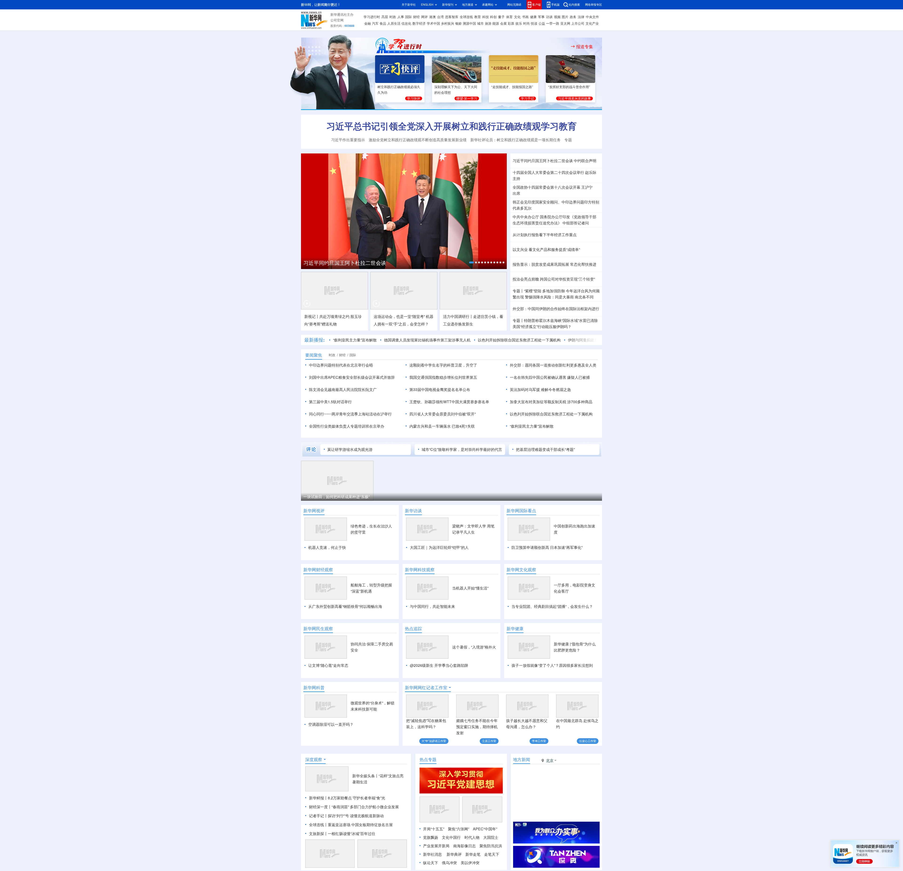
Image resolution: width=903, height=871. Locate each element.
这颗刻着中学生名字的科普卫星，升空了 (443, 365)
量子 (501, 17)
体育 (509, 17)
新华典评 (454, 854)
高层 (384, 17)
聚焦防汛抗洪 (490, 846)
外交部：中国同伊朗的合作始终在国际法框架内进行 (556, 309)
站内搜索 (574, 4)
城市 (480, 23)
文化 (517, 17)
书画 (525, 17)
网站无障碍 (514, 4)
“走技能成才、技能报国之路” (512, 87)
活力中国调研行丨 (458, 316)
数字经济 (419, 23)
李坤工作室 (539, 740)
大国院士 (490, 837)
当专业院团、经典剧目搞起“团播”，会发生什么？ (552, 606)
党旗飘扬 (430, 837)
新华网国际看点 (521, 510)
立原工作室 (489, 740)
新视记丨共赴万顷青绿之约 (326, 316)
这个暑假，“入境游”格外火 (474, 647)
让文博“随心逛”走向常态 (328, 665)
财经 (416, 17)
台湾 (440, 17)
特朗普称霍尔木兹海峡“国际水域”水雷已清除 (561, 320)
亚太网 (565, 23)
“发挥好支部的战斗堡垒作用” (569, 87)
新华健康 (515, 628)
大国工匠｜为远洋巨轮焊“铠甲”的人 (439, 547)
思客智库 (451, 17)
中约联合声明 (585, 161)
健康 (533, 17)
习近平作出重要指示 (348, 140)
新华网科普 (314, 687)
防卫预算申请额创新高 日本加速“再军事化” (546, 547)
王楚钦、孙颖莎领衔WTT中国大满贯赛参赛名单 (449, 402)
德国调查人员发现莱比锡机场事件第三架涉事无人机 (427, 340)
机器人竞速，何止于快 (327, 547)
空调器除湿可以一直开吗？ (330, 724)
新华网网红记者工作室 (426, 687)
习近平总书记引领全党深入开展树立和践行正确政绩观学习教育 (451, 126)
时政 (392, 17)
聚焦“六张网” (458, 829)
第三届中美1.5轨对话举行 (330, 402)
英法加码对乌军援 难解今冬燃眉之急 (540, 389)
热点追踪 (413, 628)
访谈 (549, 17)
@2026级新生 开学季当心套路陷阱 (439, 665)
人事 (400, 17)
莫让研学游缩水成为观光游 (349, 449)
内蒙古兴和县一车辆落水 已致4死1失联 (442, 426)
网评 (424, 17)
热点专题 (428, 759)
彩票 (511, 23)
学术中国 (433, 23)
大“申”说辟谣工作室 (434, 740)
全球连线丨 (318, 825)
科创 (493, 17)
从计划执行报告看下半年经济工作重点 (545, 235)
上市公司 (577, 23)
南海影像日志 (464, 846)
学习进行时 (372, 17)
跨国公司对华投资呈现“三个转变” (567, 279)
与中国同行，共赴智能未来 (432, 606)
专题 (568, 140)
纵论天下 (430, 863)
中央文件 (592, 17)
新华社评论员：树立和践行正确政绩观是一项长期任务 (515, 140)
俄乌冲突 (449, 863)
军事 (541, 17)
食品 (383, 23)
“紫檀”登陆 (532, 291)
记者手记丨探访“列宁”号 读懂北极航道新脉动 (346, 816)
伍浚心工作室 (587, 740)
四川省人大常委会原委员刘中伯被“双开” (442, 414)
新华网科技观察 (420, 569)
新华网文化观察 (521, 569)
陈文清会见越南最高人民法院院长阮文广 (343, 389)
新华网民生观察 (318, 628)
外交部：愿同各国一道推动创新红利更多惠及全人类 (553, 365)
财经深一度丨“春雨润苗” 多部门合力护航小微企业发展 (354, 807)
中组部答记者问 (575, 223)
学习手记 (527, 98)
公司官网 (337, 20)
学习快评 (413, 98)
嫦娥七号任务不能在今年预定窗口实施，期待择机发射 (477, 727)
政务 (573, 17)
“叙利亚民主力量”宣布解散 (355, 340)
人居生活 (393, 23)
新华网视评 (314, 510)
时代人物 (471, 837)
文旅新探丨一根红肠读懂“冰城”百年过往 (342, 834)
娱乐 (518, 23)
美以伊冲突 (470, 863)
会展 (503, 23)
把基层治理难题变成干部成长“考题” (545, 449)
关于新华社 (409, 4)
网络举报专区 (593, 4)
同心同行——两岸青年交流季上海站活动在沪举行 (350, 414)
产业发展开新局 (436, 846)
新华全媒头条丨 (365, 776)
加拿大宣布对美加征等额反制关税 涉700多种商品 (551, 402)
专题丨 (518, 291)
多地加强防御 (553, 291)
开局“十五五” (433, 829)
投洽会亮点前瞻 (526, 279)
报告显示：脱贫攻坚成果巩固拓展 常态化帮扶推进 (554, 264)
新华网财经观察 (318, 569)
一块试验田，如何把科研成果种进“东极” (336, 497)
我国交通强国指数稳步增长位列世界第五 (443, 377)
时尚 (526, 23)
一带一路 (552, 23)
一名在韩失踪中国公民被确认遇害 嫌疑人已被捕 (550, 377)
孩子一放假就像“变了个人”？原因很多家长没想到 (552, 665)
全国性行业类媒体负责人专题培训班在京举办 (346, 426)
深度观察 (313, 759)
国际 (408, 17)
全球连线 (466, 17)
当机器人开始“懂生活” (470, 588)
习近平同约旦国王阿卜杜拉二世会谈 (344, 263)
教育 (477, 17)
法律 (581, 17)
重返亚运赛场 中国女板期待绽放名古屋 (360, 825)
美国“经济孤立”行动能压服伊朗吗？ (542, 326)
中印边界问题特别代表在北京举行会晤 (341, 365)
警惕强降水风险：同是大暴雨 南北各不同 (559, 297)
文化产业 (592, 23)
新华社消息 (432, 854)
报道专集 (584, 46)
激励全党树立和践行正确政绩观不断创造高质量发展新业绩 (418, 140)
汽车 (375, 23)
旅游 (488, 23)
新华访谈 (413, 510)
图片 (565, 17)
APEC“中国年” (485, 829)
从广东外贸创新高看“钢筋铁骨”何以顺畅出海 (345, 606)
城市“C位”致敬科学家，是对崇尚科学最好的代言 (462, 449)
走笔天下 (491, 854)
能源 (495, 23)
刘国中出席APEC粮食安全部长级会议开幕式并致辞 (352, 377)
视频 (557, 17)
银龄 (458, 23)
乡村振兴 (447, 23)
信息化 (406, 23)
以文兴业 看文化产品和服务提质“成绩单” (546, 249)
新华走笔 (472, 854)
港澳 (432, 17)
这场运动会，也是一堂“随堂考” (399, 316)
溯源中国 (469, 23)
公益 (542, 23)
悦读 (534, 23)
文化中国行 (451, 837)
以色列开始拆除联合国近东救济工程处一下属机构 (519, 340)
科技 (485, 17)
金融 (367, 23)
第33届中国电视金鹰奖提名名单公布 (439, 389)
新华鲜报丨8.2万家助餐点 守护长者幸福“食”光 (347, 798)
